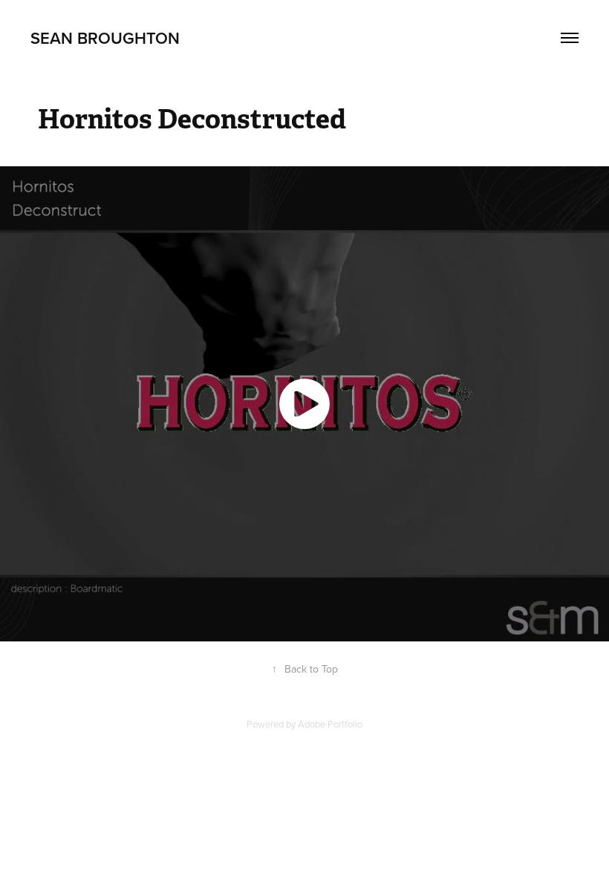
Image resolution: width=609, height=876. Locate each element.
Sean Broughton (105, 38)
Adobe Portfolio (330, 723)
